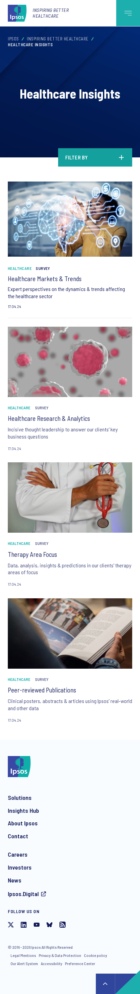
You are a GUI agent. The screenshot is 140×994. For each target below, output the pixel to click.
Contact (18, 836)
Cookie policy (95, 955)
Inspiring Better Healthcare (51, 13)
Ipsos (13, 38)
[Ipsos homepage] (19, 12)
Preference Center (80, 963)
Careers (18, 854)
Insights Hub (23, 810)
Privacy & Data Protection (60, 955)
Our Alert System (24, 963)
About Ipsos (23, 823)
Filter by (76, 157)
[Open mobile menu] (128, 13)
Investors (20, 867)
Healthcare (20, 268)
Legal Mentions (23, 955)
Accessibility (51, 963)
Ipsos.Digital (23, 893)
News (14, 880)
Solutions (20, 797)
